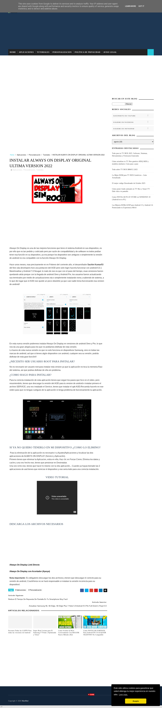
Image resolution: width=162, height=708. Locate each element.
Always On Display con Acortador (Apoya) (29, 571)
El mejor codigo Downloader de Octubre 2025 (128, 183)
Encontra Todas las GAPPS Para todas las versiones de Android (20, 632)
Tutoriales (43, 52)
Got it (141, 6)
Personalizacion (62, 52)
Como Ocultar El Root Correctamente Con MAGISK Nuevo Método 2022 (68, 633)
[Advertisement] (107, 29)
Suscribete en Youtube (124, 116)
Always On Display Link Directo (24, 565)
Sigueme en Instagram (123, 128)
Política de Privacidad (87, 52)
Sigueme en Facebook (123, 122)
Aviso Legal (110, 52)
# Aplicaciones (20, 590)
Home (13, 52)
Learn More (130, 6)
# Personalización (35, 590)
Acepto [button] (136, 701)
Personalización (34, 155)
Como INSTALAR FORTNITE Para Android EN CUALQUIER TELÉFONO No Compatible (94, 633)
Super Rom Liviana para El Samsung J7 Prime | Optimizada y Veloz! (44, 633)
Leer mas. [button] (123, 694)
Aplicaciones (26, 52)
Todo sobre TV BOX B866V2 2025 (125, 169)
